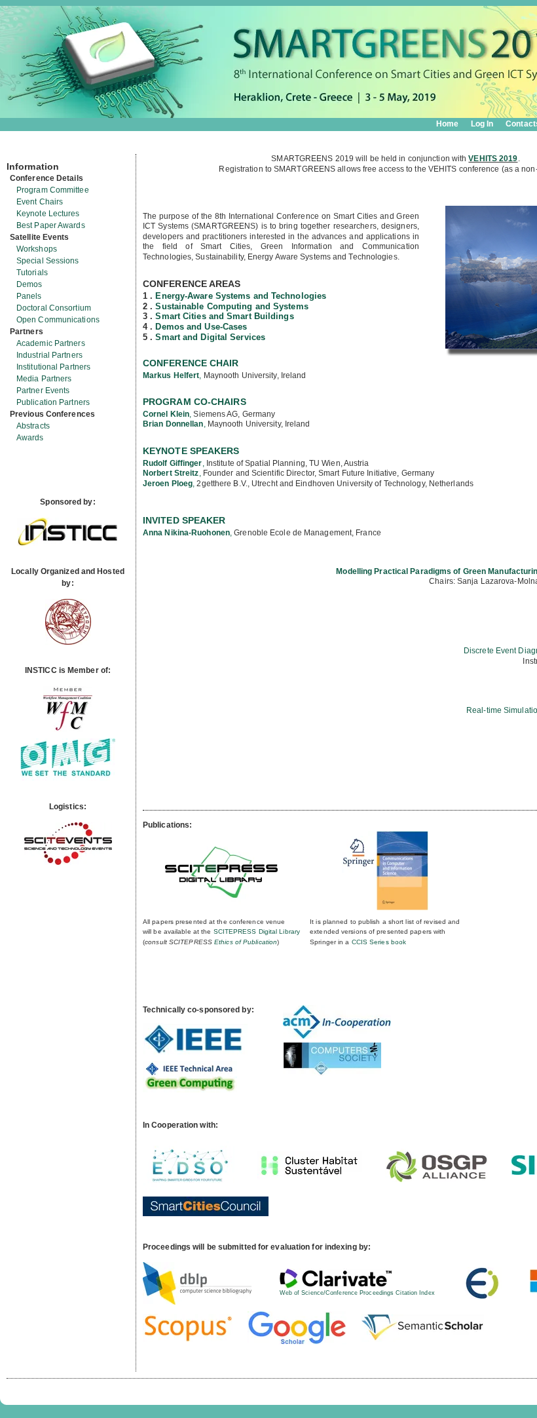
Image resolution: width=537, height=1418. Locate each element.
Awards (30, 437)
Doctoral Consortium (53, 308)
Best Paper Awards (50, 225)
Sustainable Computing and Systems (231, 306)
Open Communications (58, 319)
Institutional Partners (53, 367)
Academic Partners (50, 343)
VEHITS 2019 (492, 158)
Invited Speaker (184, 520)
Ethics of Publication (245, 942)
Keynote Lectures (48, 213)
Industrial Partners (49, 355)
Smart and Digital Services (210, 337)
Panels (29, 296)
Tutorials (32, 272)
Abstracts (33, 426)
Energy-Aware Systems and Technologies (240, 296)
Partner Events (42, 390)
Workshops (36, 249)
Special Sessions (47, 260)
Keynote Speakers (191, 451)
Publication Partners (53, 402)
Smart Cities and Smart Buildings (224, 316)
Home (447, 123)
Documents (20, 148)
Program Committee (52, 190)
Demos (29, 284)
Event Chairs (39, 201)
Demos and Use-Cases (201, 327)
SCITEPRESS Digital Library (257, 931)
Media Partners (43, 378)
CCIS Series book (379, 942)
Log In (482, 123)
